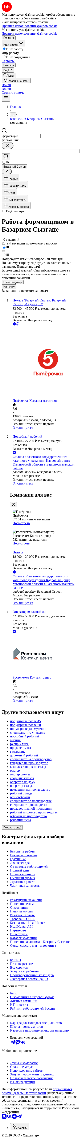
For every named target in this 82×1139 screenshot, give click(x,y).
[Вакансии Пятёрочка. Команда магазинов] (45, 362)
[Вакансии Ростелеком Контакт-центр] (45, 655)
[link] (9, 75)
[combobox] (21, 136)
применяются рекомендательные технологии (37, 1091)
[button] (6, 85)
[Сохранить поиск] (6, 156)
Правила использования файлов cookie (29, 33)
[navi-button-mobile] (6, 98)
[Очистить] (7, 145)
